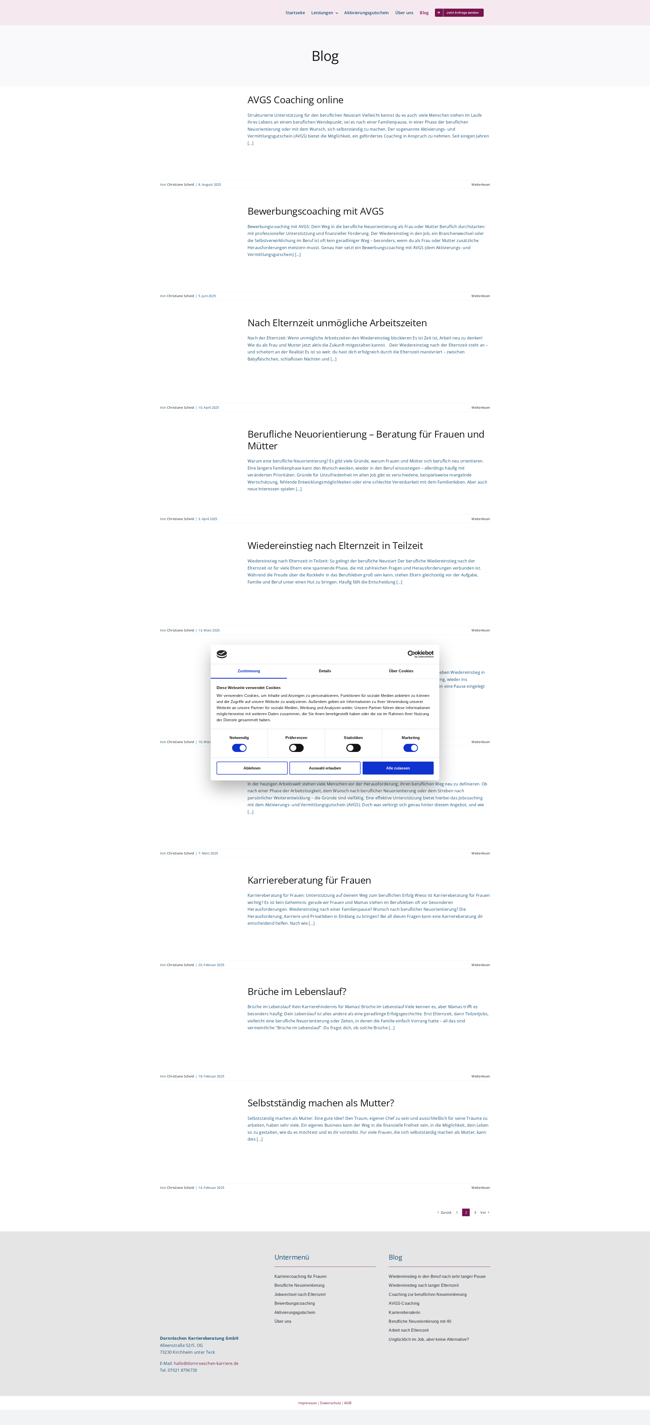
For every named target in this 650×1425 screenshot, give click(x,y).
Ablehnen (252, 768)
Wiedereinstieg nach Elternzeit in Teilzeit (335, 545)
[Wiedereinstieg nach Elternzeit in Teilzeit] (200, 580)
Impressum (307, 1403)
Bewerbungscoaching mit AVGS (316, 210)
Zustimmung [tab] (249, 671)
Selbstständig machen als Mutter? (321, 1102)
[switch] (296, 748)
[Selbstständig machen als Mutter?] (200, 1137)
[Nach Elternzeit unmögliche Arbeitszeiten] (200, 357)
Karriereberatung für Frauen (309, 879)
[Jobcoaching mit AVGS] (200, 803)
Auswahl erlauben (325, 768)
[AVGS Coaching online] (200, 134)
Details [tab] (325, 671)
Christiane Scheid (180, 184)
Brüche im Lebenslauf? (297, 991)
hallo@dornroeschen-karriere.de (206, 1363)
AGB (348, 1403)
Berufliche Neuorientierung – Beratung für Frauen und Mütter (366, 439)
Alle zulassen (398, 768)
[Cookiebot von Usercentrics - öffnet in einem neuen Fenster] (411, 654)
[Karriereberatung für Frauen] (200, 914)
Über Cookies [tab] (401, 671)
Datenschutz (330, 1403)
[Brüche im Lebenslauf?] (200, 1026)
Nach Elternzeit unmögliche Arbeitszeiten (337, 322)
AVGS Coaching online (296, 99)
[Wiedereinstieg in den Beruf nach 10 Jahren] (200, 691)
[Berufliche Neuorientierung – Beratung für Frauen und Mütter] (200, 468)
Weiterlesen (481, 184)
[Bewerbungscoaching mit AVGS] (200, 245)
